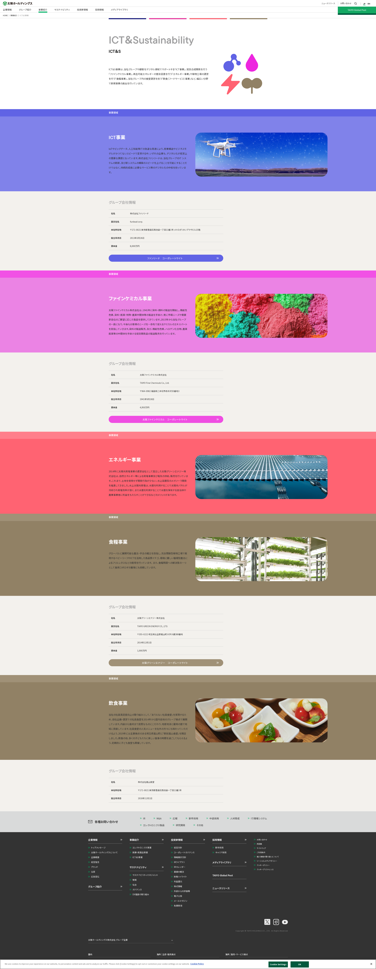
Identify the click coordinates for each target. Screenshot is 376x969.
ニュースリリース (328, 3)
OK (299, 964)
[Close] (371, 964)
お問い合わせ (345, 3)
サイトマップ (261, 848)
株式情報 (178, 886)
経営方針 (178, 847)
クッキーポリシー (263, 865)
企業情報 (93, 840)
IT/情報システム (259, 818)
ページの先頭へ (275, 818)
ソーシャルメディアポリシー (267, 861)
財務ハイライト (180, 876)
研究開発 (180, 825)
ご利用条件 (261, 852)
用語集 (259, 844)
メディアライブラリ (221, 862)
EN (369, 3)
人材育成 (235, 818)
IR (144, 818)
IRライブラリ (179, 862)
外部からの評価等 (182, 891)
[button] (105, 841)
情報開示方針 (180, 857)
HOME (5, 15)
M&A (159, 818)
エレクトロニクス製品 (153, 825)
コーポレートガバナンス (184, 852)
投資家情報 (177, 840)
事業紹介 (13, 15)
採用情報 (217, 840)
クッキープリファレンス (265, 869)
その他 (200, 825)
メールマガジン (180, 900)
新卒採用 (193, 818)
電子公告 (178, 895)
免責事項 (178, 905)
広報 (175, 818)
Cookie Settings (278, 964)
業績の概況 (179, 871)
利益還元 (178, 881)
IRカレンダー (179, 866)
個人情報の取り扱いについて (268, 856)
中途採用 (214, 818)
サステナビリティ (138, 867)
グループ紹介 (95, 886)
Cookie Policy (197, 963)
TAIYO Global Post (222, 875)
